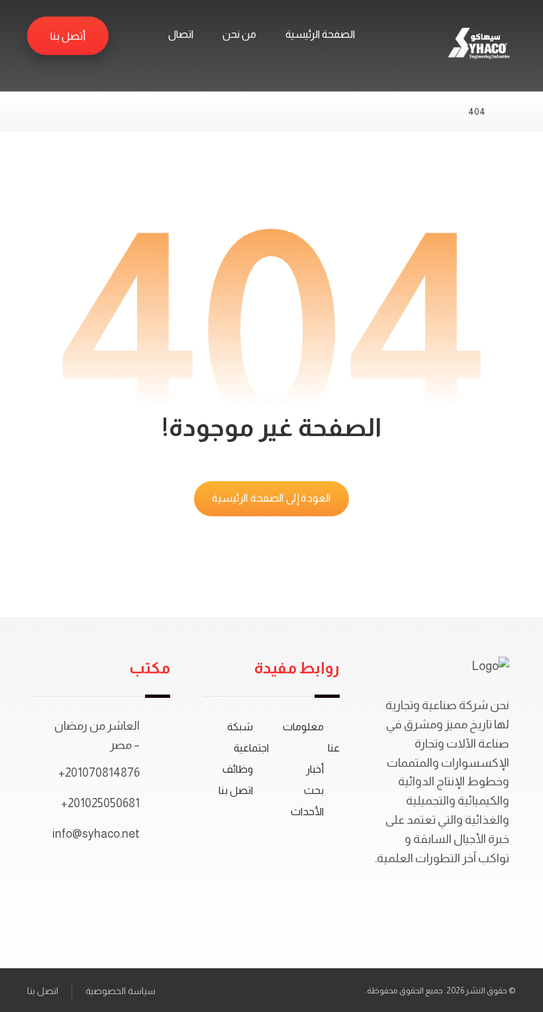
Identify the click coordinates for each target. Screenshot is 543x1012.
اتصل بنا (236, 790)
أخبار (315, 769)
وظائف (237, 769)
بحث (314, 790)
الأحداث (307, 811)
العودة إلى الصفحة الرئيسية (271, 498)
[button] (131, 35)
